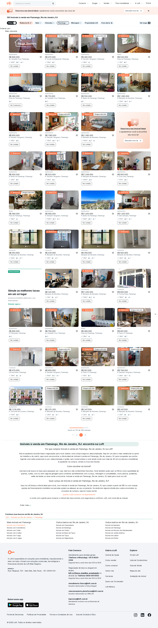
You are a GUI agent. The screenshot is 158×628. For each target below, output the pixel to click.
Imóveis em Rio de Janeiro (21, 517)
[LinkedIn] (142, 615)
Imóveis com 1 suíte (13, 530)
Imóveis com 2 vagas (14, 538)
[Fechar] (148, 10)
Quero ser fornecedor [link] (114, 581)
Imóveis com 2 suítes (14, 533)
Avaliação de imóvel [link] (138, 576)
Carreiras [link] (109, 576)
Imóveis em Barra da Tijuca (65, 533)
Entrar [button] (148, 3)
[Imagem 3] (28, 207)
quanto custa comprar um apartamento (79, 494)
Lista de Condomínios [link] (138, 560)
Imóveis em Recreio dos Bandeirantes (118, 530)
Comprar (82, 3)
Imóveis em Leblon (112, 535)
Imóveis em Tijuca (62, 535)
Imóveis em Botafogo (63, 528)
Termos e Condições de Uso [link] (61, 614)
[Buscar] (53, 3)
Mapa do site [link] (135, 571)
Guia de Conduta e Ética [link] (85, 614)
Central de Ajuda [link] (112, 555)
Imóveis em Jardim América (115, 533)
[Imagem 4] (66, 207)
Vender (106, 3)
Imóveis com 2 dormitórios (16, 525)
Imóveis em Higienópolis (64, 538)
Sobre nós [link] (109, 571)
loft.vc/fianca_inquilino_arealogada (83, 573)
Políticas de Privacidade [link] (36, 614)
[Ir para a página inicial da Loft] (10, 3)
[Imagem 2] (27, 50)
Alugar (95, 3)
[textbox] (34, 3)
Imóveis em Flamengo (113, 528)
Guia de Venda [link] (136, 565)
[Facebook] (149, 615)
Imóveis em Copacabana (65, 525)
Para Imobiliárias (122, 3)
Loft (7, 517)
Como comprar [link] (111, 565)
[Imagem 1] (25, 50)
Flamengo (39, 517)
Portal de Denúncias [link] (15, 614)
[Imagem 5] (31, 207)
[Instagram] (135, 615)
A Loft (137, 3)
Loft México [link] (110, 587)
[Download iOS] (32, 605)
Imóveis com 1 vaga (14, 535)
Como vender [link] (110, 560)
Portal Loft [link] (134, 555)
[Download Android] (16, 605)
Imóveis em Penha (111, 538)
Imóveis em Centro (62, 530)
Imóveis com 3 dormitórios (16, 528)
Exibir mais (24, 505)
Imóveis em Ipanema (112, 525)
